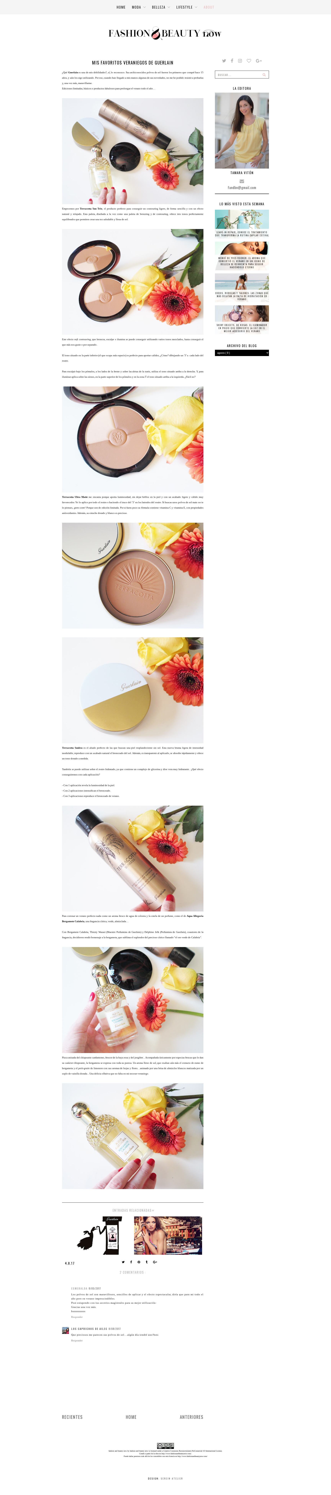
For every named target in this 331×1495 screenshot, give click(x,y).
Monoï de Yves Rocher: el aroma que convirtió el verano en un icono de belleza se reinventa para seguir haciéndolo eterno (242, 263)
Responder (77, 1317)
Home (131, 1417)
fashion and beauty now (139, 1451)
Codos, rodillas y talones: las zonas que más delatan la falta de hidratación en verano (242, 296)
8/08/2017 (115, 1329)
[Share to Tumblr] (147, 1262)
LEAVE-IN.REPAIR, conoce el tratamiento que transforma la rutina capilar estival (242, 234)
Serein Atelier (172, 1478)
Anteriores (191, 1417)
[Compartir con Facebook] (131, 1262)
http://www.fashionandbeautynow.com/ (176, 1454)
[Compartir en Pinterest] (139, 1262)
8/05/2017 (95, 1288)
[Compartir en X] (123, 1262)
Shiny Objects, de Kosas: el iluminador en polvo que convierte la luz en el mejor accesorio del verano (242, 328)
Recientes (72, 1417)
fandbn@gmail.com (242, 187)
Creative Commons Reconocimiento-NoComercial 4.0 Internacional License (192, 1451)
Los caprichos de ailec (89, 1329)
